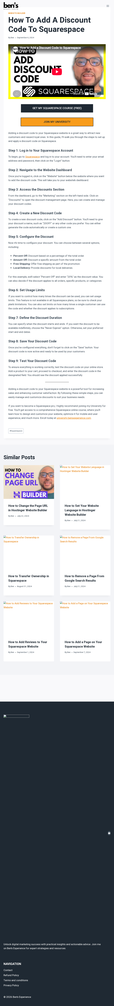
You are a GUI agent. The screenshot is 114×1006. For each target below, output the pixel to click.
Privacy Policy (11, 985)
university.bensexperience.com (74, 418)
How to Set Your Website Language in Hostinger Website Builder (82, 510)
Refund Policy (11, 975)
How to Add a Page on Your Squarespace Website (83, 644)
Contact (8, 970)
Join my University (57, 122)
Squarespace (32, 157)
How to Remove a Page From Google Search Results (84, 578)
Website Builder (16, 13)
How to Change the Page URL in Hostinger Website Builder (28, 508)
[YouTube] (109, 833)
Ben (12, 37)
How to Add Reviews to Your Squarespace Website (27, 644)
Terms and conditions (16, 980)
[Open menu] (107, 6)
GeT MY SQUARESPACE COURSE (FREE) (57, 108)
